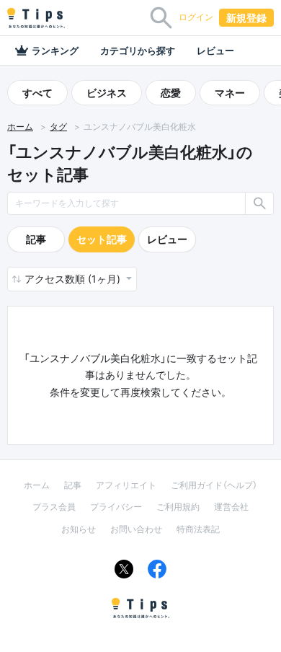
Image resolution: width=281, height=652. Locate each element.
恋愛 (171, 93)
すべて (37, 93)
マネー (230, 93)
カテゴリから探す (137, 50)
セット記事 (101, 239)
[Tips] (36, 18)
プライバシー (116, 506)
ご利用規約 (178, 506)
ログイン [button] (196, 17)
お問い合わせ (136, 529)
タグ (58, 127)
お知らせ (78, 529)
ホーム (20, 127)
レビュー (215, 50)
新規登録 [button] (246, 18)
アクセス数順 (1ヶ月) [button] (73, 279)
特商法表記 (198, 529)
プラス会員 (54, 506)
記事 (36, 239)
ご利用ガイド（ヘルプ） (214, 485)
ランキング (55, 50)
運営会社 (231, 506)
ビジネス (106, 93)
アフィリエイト (126, 485)
